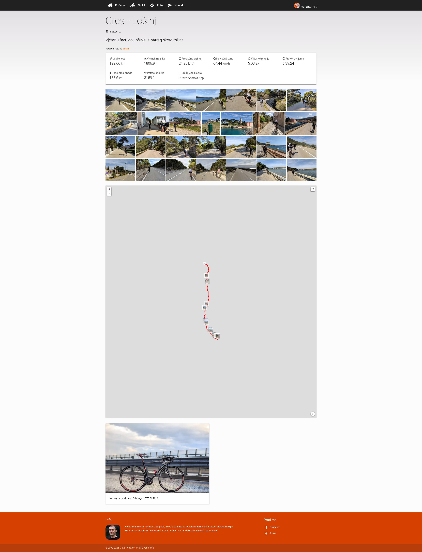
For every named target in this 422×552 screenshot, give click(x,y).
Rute (160, 5)
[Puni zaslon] (313, 189)
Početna (120, 5)
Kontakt (180, 5)
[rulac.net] (305, 7)
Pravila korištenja (145, 547)
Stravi (126, 48)
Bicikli (141, 5)
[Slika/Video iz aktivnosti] (120, 100)
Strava (273, 533)
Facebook (275, 527)
